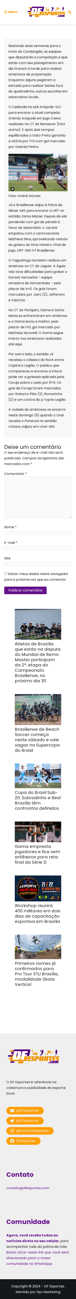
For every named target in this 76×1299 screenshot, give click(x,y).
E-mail (11, 542)
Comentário (15, 473)
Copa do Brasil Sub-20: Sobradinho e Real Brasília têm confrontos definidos (38, 800)
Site (7, 558)
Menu (13, 11)
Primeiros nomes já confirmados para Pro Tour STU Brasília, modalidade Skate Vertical (36, 973)
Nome (10, 527)
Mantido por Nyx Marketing (38, 1292)
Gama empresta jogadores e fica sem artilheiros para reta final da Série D (37, 854)
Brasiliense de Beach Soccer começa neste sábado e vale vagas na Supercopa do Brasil (37, 739)
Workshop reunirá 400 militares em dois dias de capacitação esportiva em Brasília (37, 913)
